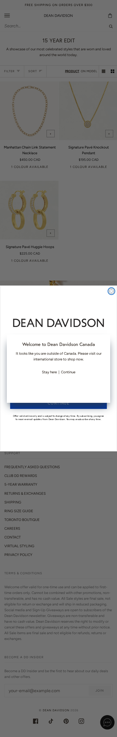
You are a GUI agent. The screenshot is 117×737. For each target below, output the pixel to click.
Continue (68, 372)
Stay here (49, 372)
